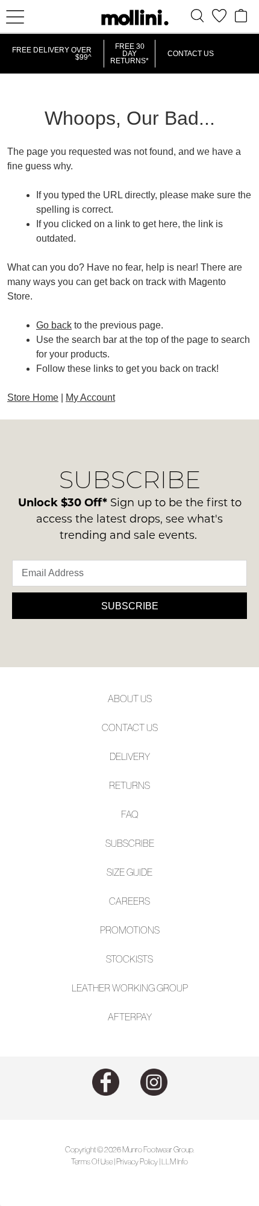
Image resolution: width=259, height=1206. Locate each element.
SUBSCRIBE (129, 843)
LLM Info (174, 1161)
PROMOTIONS (130, 930)
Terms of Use (92, 1161)
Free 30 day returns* (129, 53)
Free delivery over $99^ (52, 53)
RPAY (141, 1016)
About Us (130, 698)
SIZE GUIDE (129, 872)
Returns (129, 785)
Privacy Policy (137, 1161)
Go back (54, 325)
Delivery (130, 756)
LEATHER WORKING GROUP (130, 987)
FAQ (130, 814)
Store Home (32, 397)
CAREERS (129, 901)
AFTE (119, 1016)
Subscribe (129, 606)
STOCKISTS (129, 958)
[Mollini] (129, 17)
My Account (90, 397)
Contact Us (190, 53)
